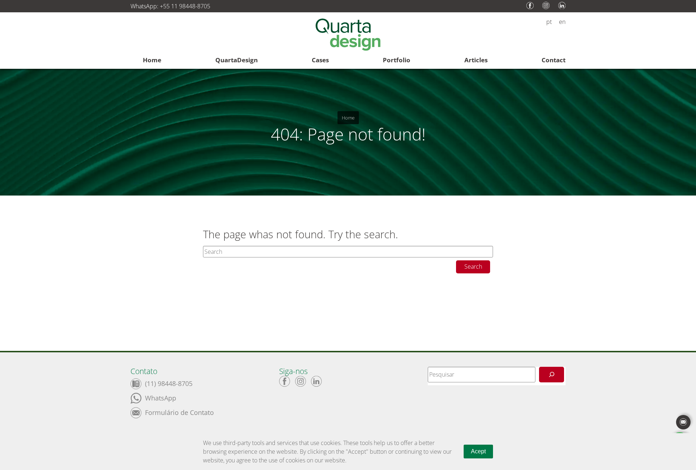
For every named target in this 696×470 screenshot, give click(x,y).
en (562, 22)
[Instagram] (300, 381)
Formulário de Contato (179, 412)
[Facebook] (284, 381)
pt (549, 22)
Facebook (530, 5)
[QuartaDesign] (348, 35)
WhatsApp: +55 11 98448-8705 (170, 6)
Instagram (546, 5)
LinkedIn (562, 5)
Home (348, 117)
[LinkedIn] (316, 381)
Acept (478, 451)
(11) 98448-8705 (168, 383)
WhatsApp (160, 397)
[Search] (551, 374)
